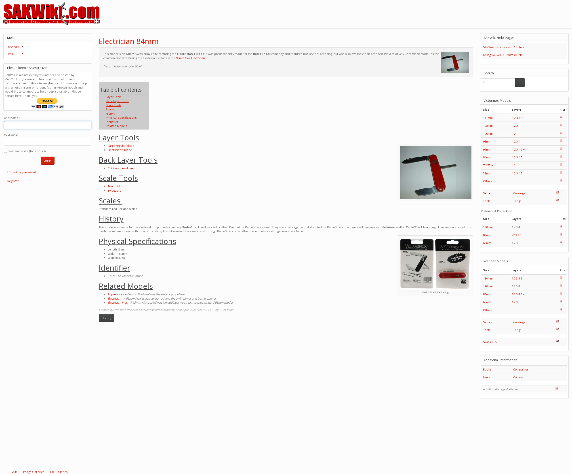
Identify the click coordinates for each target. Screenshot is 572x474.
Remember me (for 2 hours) (27, 151)
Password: (11, 134)
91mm (487, 149)
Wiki (14, 472)
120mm (488, 286)
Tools (486, 201)
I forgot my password (21, 172)
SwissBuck (490, 342)
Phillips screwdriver (121, 168)
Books (487, 369)
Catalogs (519, 193)
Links (486, 377)
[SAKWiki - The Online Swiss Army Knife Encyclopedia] (50, 14)
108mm (488, 126)
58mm (487, 173)
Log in (48, 161)
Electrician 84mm (129, 41)
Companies (521, 369)
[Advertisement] (490, 10)
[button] (458, 37)
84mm (487, 157)
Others (487, 181)
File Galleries (59, 472)
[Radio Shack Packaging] (435, 263)
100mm (488, 134)
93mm (487, 141)
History (106, 318)
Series (487, 193)
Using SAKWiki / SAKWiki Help (503, 55)
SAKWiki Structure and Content (504, 47)
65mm (487, 243)
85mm (487, 235)
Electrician (114, 298)
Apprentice (115, 294)
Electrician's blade (120, 150)
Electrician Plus (118, 302)
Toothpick (114, 186)
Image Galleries (34, 472)
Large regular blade (121, 146)
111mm (488, 118)
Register (13, 181)
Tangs (517, 201)
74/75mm (489, 165)
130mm (488, 227)
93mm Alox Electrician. (191, 58)
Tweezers (114, 190)
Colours (518, 377)
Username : (12, 118)
